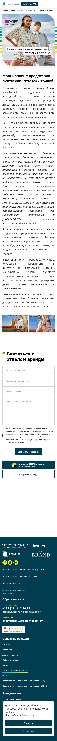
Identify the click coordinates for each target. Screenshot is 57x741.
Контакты (6, 644)
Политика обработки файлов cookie (19, 576)
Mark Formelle (10, 92)
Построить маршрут (28, 474)
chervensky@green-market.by (22, 620)
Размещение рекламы (12, 699)
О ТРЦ (5, 675)
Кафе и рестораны (11, 660)
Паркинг (6, 665)
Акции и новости (18, 10)
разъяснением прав (14, 437)
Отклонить (28, 730)
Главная (5, 10)
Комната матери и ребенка (15, 670)
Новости (31, 10)
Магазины (7, 650)
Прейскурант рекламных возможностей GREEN (24, 686)
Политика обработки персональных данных (23, 569)
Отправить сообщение (28, 451)
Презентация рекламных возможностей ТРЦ (23, 681)
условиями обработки (29, 434)
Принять (28, 723)
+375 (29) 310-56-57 (16, 608)
